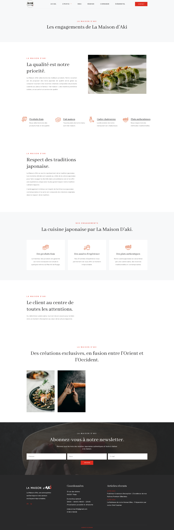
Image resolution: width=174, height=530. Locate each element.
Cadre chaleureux (106, 119)
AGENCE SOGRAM (87, 527)
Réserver (91, 4)
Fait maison (69, 119)
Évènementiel (120, 4)
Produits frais (36, 119)
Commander (104, 4)
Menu (79, 4)
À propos (65, 4)
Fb (27, 504)
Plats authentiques (140, 119)
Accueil (53, 4)
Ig (31, 504)
